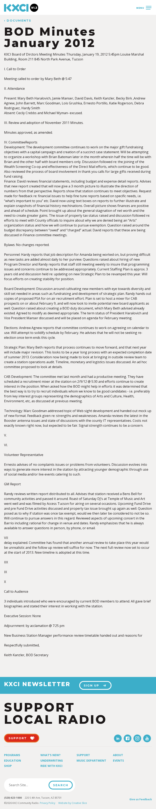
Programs (12, 755)
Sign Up (91, 685)
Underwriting (51, 760)
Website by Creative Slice (72, 803)
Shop (8, 766)
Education (12, 760)
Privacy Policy (47, 803)
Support (83, 755)
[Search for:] (27, 785)
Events (118, 760)
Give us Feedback (140, 799)
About (118, 755)
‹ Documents (17, 20)
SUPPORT (18, 738)
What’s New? (50, 755)
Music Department (91, 760)
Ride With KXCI (51, 766)
